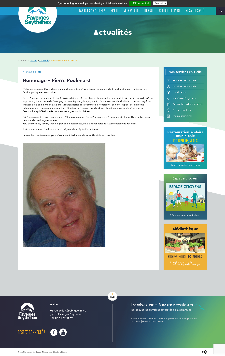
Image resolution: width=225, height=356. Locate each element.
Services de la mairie (184, 80)
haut (112, 297)
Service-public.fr (182, 110)
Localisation (179, 92)
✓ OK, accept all (139, 3)
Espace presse (138, 318)
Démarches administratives (188, 104)
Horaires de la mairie (184, 86)
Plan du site (47, 352)
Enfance (149, 11)
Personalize (160, 3)
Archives (135, 321)
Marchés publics (177, 318)
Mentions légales (60, 352)
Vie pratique (131, 11)
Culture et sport (169, 11)
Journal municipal (182, 116)
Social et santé (195, 11)
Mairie (114, 11)
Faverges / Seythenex (92, 11)
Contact (192, 318)
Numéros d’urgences (184, 98)
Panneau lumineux (157, 318)
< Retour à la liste (32, 72)
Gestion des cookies (153, 321)
